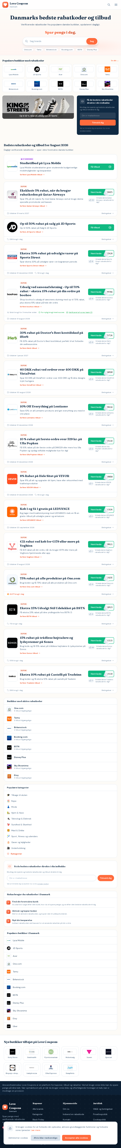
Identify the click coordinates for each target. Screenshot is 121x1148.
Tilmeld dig (98, 122)
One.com (28, 49)
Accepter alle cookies (76, 1138)
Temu (39, 49)
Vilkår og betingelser (103, 1109)
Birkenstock (51, 49)
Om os (66, 1109)
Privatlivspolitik (100, 1114)
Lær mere (35, 1130)
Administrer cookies (18, 1138)
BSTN (80, 49)
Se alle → (115, 60)
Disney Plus (92, 49)
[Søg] (109, 4)
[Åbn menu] (116, 4)
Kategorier (38, 1114)
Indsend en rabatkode (73, 1114)
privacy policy (85, 131)
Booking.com (67, 49)
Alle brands (38, 1109)
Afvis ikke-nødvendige (45, 1138)
